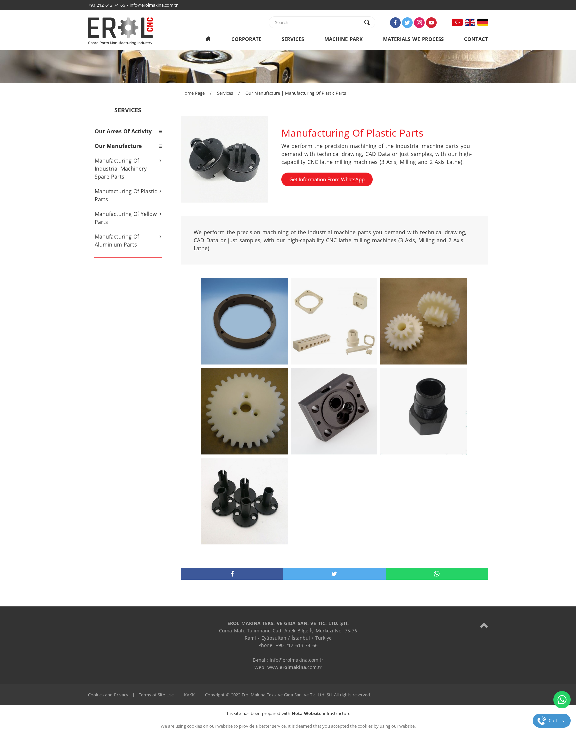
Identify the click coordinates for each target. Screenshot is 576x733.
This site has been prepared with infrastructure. (288, 713)
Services (225, 93)
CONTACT (476, 39)
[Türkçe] (457, 22)
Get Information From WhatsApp (327, 179)
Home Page (193, 93)
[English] (470, 22)
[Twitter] (407, 22)
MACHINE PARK (343, 39)
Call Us (556, 720)
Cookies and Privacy (108, 695)
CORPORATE (246, 39)
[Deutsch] (482, 22)
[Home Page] (208, 39)
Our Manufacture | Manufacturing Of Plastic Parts (295, 93)
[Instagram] (419, 22)
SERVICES (293, 39)
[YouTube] (431, 22)
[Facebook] (395, 22)
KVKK (189, 695)
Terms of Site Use (156, 695)
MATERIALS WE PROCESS (413, 39)
